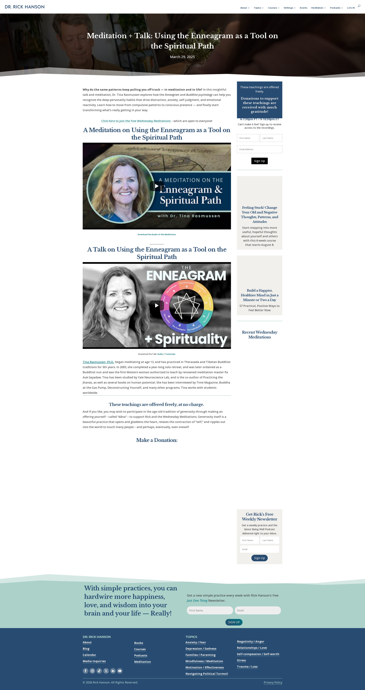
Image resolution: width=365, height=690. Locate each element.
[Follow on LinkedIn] (113, 671)
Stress (241, 660)
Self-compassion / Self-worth (258, 654)
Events (303, 8)
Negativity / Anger (250, 641)
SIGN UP (234, 622)
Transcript (170, 354)
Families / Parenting (200, 655)
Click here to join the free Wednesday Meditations (136, 121)
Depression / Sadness (200, 648)
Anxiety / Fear (195, 642)
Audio (160, 354)
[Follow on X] (106, 671)
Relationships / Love (252, 648)
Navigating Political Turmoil (206, 674)
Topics (257, 8)
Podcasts (335, 8)
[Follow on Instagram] (92, 671)
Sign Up (259, 161)
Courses (272, 8)
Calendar (89, 655)
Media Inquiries (94, 661)
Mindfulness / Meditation (204, 661)
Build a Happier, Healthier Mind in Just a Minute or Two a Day (259, 295)
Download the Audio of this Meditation (157, 234)
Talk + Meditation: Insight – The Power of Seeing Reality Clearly (259, 377)
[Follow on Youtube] (120, 671)
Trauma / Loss (247, 666)
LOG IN (351, 8)
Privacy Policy (273, 682)
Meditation (317, 8)
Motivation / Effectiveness (204, 667)
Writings (288, 8)
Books (138, 643)
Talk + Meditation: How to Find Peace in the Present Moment (259, 431)
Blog (86, 648)
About (243, 8)
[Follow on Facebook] (85, 671)
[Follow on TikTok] (99, 671)
